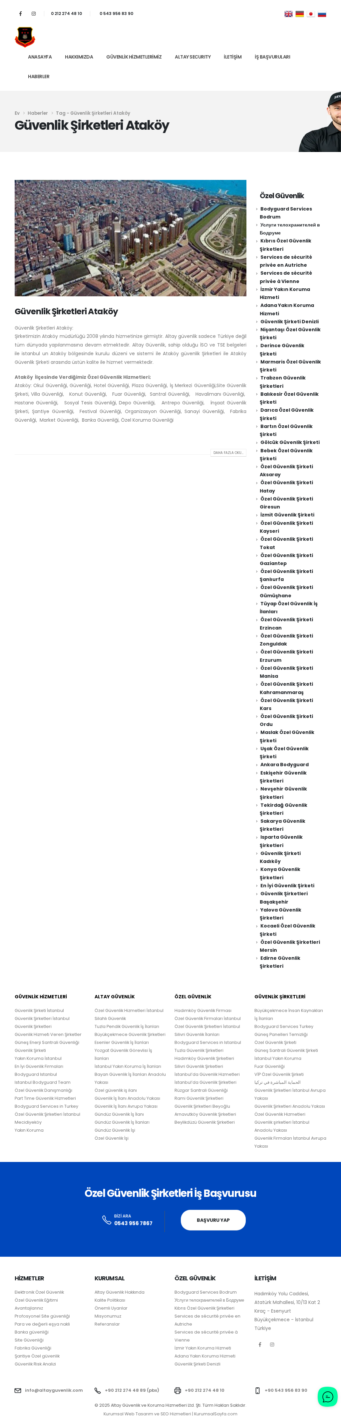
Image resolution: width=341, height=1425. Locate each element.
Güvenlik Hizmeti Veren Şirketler (48, 1034)
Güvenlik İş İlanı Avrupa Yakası (126, 1106)
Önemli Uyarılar (111, 1308)
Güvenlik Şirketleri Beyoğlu (202, 1106)
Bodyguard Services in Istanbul (207, 1042)
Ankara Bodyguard (284, 764)
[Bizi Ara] (107, 1220)
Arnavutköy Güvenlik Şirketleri (205, 1114)
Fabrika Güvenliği (33, 1348)
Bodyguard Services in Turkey (46, 1106)
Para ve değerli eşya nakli (42, 1324)
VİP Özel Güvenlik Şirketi (279, 1074)
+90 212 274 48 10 (204, 1390)
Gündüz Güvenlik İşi (115, 1130)
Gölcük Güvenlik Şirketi (290, 442)
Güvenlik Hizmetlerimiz (134, 57)
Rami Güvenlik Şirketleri (198, 1098)
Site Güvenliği (29, 1340)
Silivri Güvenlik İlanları (196, 1034)
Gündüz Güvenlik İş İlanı (119, 1114)
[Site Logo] (25, 37)
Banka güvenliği (32, 1332)
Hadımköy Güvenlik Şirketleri (204, 1058)
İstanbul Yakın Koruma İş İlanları (128, 1066)
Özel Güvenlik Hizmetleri (279, 1114)
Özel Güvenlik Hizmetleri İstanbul (129, 1010)
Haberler (38, 76)
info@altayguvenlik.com (54, 1390)
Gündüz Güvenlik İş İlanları (122, 1122)
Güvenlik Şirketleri (33, 1026)
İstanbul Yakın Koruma (277, 1058)
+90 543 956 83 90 (286, 1390)
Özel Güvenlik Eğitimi (36, 1300)
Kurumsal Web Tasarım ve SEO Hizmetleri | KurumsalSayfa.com (170, 1414)
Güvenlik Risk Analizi (35, 1364)
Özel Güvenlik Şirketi (275, 1042)
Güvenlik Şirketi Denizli (289, 321)
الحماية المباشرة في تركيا (277, 1082)
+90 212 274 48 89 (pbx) (132, 1390)
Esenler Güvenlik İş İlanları (122, 1042)
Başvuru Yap (213, 1220)
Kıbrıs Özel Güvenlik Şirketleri (204, 1308)
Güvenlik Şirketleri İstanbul (42, 1018)
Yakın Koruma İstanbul (38, 1058)
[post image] (130, 238)
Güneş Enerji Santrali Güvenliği (47, 1042)
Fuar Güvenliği (269, 1066)
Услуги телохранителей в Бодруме (209, 1300)
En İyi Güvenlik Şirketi (287, 885)
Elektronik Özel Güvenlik (39, 1292)
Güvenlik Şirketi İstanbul (39, 1010)
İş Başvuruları (272, 57)
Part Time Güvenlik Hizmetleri (45, 1098)
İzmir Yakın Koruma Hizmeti (202, 1348)
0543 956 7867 (133, 1223)
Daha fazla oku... (228, 452)
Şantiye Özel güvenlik (37, 1356)
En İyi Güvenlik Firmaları (39, 1066)
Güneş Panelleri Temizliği (281, 1034)
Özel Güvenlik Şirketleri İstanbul (207, 1026)
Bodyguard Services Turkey (283, 1026)
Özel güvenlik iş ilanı (116, 1090)
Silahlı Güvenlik (110, 1018)
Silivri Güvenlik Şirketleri (198, 1066)
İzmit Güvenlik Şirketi (287, 514)
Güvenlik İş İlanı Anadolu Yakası (127, 1098)
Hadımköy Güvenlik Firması (202, 1010)
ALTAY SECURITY (192, 57)
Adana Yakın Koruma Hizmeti (204, 1356)
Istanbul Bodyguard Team (43, 1082)
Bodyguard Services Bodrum (205, 1292)
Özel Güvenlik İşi (112, 1138)
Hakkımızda (79, 57)
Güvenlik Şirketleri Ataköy (66, 311)
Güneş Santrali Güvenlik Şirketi (286, 1050)
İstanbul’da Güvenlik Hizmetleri (207, 1074)
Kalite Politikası (110, 1300)
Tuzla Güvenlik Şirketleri (198, 1050)
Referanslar (107, 1324)
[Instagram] (33, 13)
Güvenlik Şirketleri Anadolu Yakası (289, 1106)
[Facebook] (20, 13)
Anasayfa (40, 57)
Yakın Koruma (29, 1130)
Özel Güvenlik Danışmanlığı (43, 1090)
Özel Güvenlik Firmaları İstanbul (207, 1018)
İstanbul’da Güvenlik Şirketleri (205, 1082)
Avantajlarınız (29, 1308)
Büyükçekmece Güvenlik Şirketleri (130, 1034)
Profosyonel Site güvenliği (42, 1316)
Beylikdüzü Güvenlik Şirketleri (204, 1122)
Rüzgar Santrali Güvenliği (201, 1090)
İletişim (232, 57)
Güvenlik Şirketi (30, 1050)
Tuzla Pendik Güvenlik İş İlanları (127, 1026)
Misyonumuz (108, 1316)
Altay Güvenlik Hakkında (120, 1292)
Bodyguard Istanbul (36, 1074)
